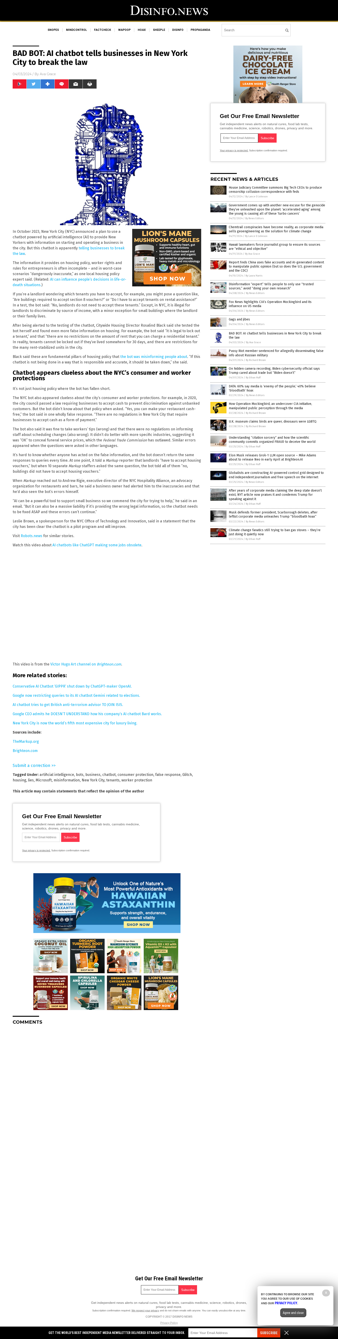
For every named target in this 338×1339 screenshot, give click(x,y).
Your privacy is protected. (36, 850)
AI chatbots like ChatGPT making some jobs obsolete (96, 545)
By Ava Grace (252, 253)
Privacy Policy (169, 1323)
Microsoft (44, 780)
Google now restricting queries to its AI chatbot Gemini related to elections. (76, 695)
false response (167, 774)
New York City (93, 780)
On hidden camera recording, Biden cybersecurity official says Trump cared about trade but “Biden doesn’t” (274, 371)
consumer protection (135, 774)
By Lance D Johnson (256, 196)
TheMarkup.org (26, 741)
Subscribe (269, 1333)
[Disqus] (107, 1085)
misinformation (67, 780)
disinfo (177, 30)
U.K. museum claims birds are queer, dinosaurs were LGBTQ (272, 421)
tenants (113, 780)
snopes (53, 30)
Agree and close (293, 1313)
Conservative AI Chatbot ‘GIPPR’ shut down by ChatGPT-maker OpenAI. (72, 686)
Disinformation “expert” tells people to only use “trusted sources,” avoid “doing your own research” (271, 286)
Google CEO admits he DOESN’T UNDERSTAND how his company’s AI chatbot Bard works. (87, 714)
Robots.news (31, 536)
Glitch (187, 774)
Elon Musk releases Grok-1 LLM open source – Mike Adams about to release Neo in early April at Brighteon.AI (272, 457)
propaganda (200, 30)
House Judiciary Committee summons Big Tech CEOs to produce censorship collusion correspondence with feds (275, 190)
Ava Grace (48, 74)
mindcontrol (76, 30)
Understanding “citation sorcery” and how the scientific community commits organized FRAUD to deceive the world (272, 440)
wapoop (124, 30)
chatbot (109, 774)
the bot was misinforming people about (153, 356)
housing (19, 780)
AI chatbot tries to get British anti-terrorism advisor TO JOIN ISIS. (68, 705)
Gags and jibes (239, 319)
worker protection (136, 780)
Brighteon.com (25, 751)
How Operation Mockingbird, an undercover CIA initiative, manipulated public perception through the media (270, 406)
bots (79, 774)
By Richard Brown (256, 360)
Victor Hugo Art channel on (85, 664)
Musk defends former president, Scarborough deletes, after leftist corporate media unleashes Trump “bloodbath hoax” (273, 514)
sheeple (159, 30)
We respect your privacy (145, 1310)
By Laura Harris (254, 275)
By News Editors (254, 218)
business (92, 774)
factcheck (102, 30)
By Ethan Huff (253, 377)
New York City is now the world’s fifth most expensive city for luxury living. (75, 723)
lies (31, 780)
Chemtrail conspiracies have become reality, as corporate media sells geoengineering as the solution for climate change (276, 229)
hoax (142, 30)
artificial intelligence (57, 774)
